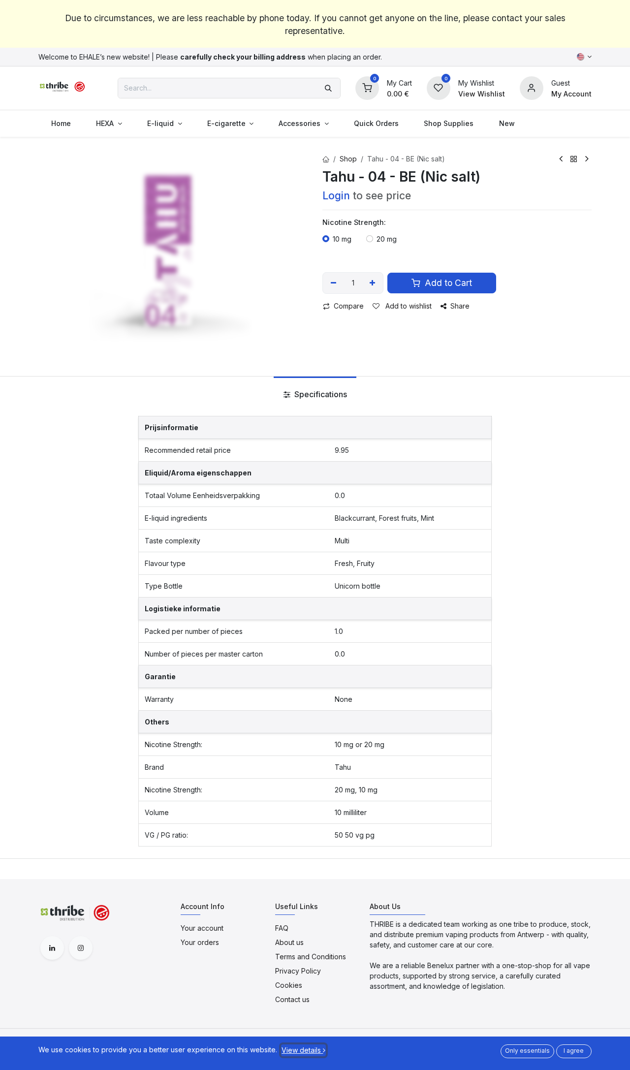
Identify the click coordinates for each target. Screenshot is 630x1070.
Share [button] (460, 306)
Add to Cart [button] (447, 283)
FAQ (281, 928)
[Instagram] (81, 948)
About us (289, 942)
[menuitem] (60, 123)
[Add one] (373, 283)
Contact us (292, 999)
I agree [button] (574, 1050)
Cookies (288, 985)
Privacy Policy (298, 971)
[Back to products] (573, 159)
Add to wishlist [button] (407, 306)
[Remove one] (333, 283)
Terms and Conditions (310, 956)
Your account (202, 928)
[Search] (328, 88)
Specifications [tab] (319, 394)
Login (336, 195)
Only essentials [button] (527, 1050)
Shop (348, 159)
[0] (367, 87)
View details (302, 1050)
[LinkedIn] (52, 948)
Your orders (200, 942)
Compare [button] (349, 306)
